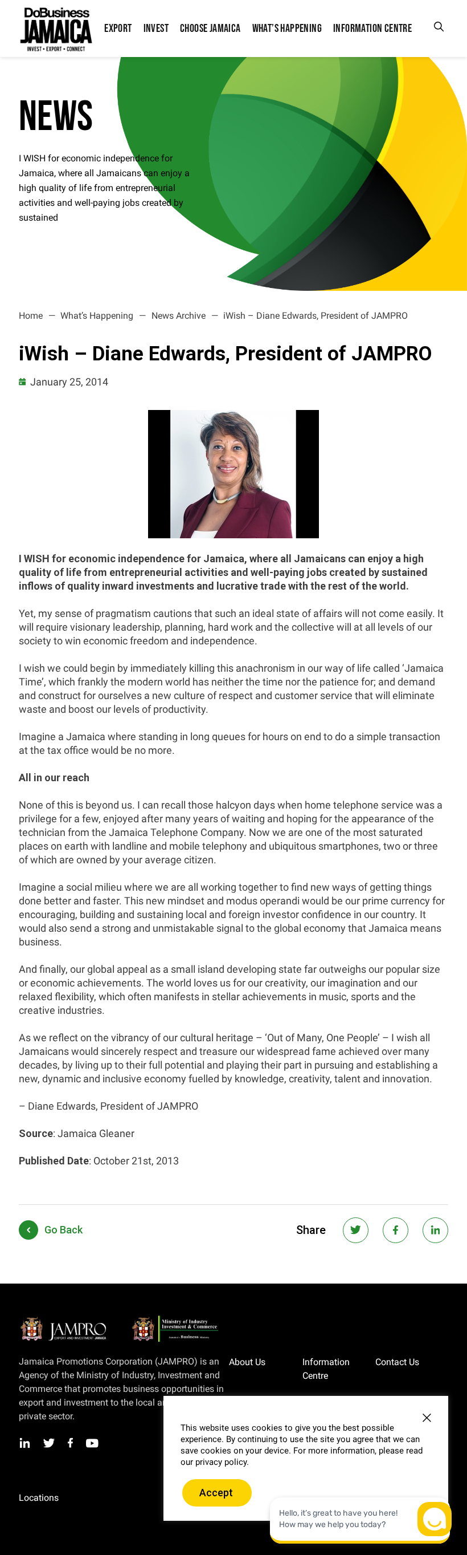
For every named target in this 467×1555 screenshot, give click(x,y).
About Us (247, 1362)
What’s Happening (96, 315)
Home (31, 315)
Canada (100, 1508)
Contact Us (397, 1362)
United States (42, 1519)
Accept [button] (216, 1493)
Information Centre (326, 1369)
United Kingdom (47, 1508)
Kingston (35, 1498)
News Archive (178, 315)
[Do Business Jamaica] (55, 28)
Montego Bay (85, 1498)
